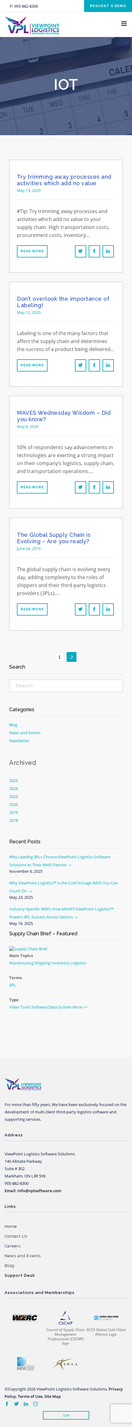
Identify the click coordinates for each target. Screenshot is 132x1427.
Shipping (42, 963)
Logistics (78, 963)
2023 (13, 796)
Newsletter (19, 740)
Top (66, 1416)
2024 (13, 788)
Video (14, 1007)
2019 (13, 812)
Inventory (60, 963)
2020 (13, 804)
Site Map (52, 1396)
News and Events (25, 732)
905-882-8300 (26, 6)
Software (39, 1007)
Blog (13, 724)
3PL (12, 985)
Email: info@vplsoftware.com (33, 1190)
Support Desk (20, 1275)
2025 (13, 780)
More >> (79, 1007)
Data (53, 1007)
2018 (13, 820)
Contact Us (16, 1236)
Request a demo (108, 6)
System (65, 1007)
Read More (32, 251)
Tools (25, 1007)
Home (11, 1226)
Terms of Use (30, 1396)
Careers (13, 1246)
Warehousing (21, 963)
